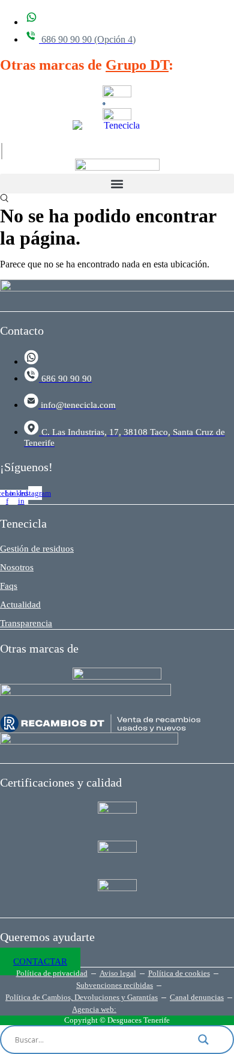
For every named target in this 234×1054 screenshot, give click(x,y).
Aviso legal (118, 973)
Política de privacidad (52, 973)
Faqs (8, 586)
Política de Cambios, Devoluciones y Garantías (81, 997)
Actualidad (20, 604)
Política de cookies (179, 973)
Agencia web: (94, 1009)
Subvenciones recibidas (114, 985)
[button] (117, 183)
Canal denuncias (197, 997)
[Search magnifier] (210, 1039)
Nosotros (17, 567)
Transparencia (26, 623)
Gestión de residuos (37, 548)
